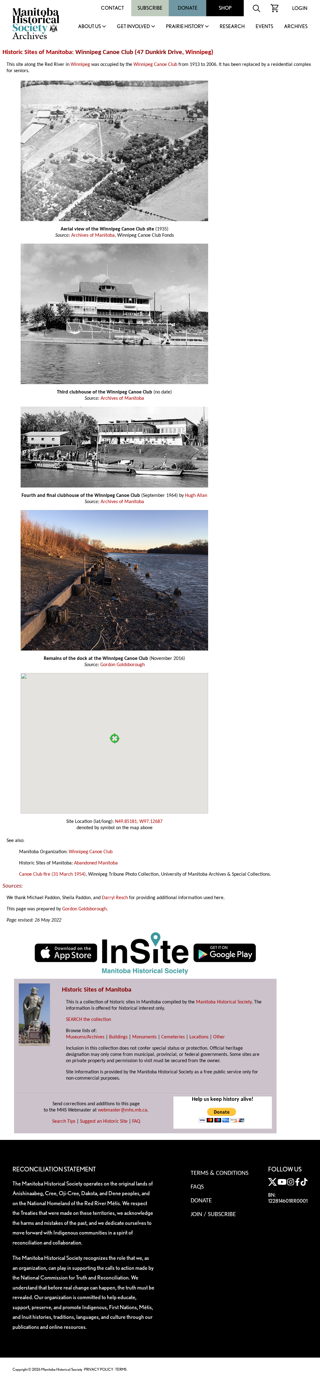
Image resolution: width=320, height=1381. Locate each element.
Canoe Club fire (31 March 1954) (52, 874)
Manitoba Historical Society (224, 1002)
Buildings (118, 1037)
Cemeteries (173, 1037)
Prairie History (185, 26)
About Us (89, 26)
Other (219, 1037)
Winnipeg (198, 52)
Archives (296, 26)
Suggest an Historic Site (104, 1121)
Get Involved (133, 26)
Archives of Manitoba (93, 235)
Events (264, 26)
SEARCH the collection (88, 1019)
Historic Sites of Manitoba (37, 52)
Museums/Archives (85, 1037)
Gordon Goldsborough (122, 664)
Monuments (144, 1037)
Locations (198, 1037)
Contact (112, 8)
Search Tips (63, 1121)
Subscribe (150, 8)
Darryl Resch (115, 897)
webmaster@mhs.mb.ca (122, 1110)
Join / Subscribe (213, 1214)
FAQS (197, 1187)
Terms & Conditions (219, 1173)
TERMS (121, 1369)
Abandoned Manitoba (96, 863)
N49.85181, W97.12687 (138, 821)
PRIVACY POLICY (98, 1369)
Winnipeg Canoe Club (155, 64)
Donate (188, 8)
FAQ (136, 1121)
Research (232, 26)
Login (300, 8)
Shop (225, 8)
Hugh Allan (196, 495)
